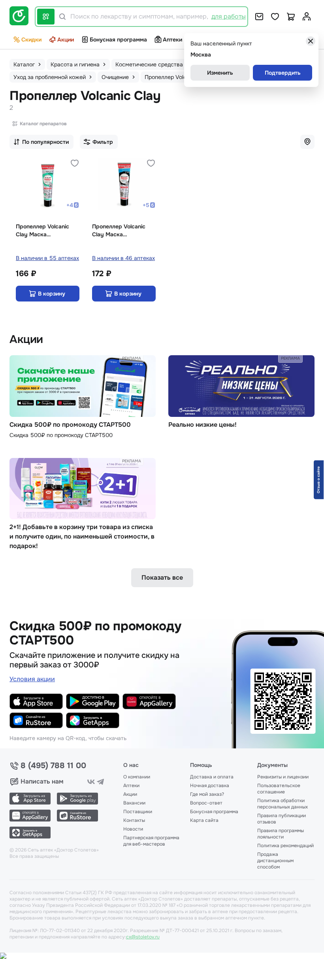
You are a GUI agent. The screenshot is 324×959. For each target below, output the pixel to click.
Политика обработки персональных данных (282, 803)
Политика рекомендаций (285, 845)
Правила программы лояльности (280, 833)
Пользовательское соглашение (278, 788)
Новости (133, 829)
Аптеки (172, 39)
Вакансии (134, 803)
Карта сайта (204, 820)
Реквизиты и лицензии (283, 777)
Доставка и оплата (212, 777)
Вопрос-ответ (206, 803)
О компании (136, 777)
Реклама (131, 358)
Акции (65, 39)
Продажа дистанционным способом (275, 860)
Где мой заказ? (207, 794)
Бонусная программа (118, 39)
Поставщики (137, 811)
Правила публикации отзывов (281, 818)
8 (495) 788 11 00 (53, 766)
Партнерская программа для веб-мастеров (151, 841)
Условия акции (32, 679)
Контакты (134, 820)
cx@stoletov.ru (143, 937)
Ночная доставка (209, 785)
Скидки (31, 39)
